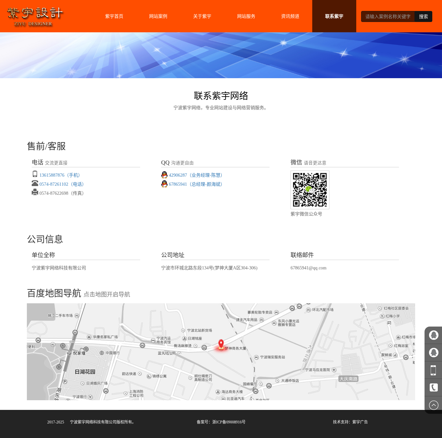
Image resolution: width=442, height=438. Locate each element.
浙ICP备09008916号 (229, 422)
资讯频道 (290, 16)
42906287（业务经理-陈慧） (197, 175)
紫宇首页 (114, 16)
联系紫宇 (334, 16)
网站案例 (158, 16)
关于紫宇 (202, 16)
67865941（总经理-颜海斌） (197, 184)
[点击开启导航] (221, 351)
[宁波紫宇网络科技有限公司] (35, 14)
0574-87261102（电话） (62, 184)
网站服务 (246, 16)
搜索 (423, 16)
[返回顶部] (433, 405)
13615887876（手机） (61, 175)
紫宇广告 (360, 422)
